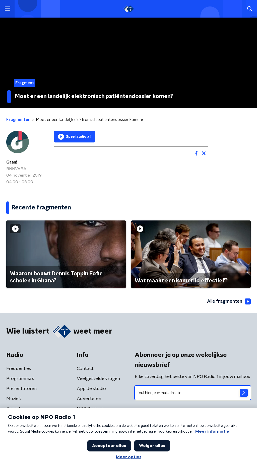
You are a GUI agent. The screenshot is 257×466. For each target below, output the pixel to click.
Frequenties (18, 368)
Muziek (13, 399)
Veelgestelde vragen (98, 378)
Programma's (20, 378)
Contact (85, 368)
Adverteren (89, 399)
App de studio (91, 388)
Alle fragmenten (224, 301)
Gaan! (11, 162)
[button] (7, 9)
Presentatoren (21, 388)
